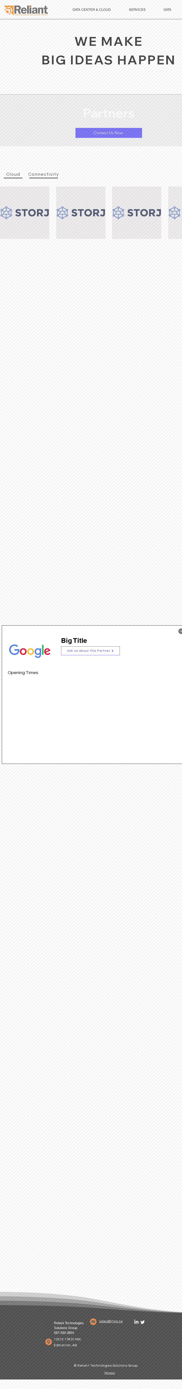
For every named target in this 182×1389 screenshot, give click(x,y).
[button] (90, 650)
